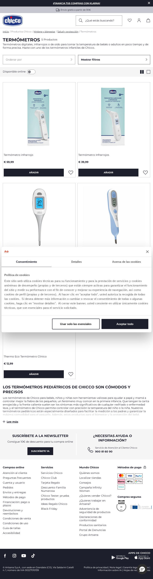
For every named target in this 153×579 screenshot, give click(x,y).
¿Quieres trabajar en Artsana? (92, 502)
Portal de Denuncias (92, 530)
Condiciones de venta (17, 518)
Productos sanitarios (92, 525)
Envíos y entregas (14, 492)
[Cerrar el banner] (147, 251)
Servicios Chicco (52, 473)
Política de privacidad (96, 567)
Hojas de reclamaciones (137, 570)
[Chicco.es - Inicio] (13, 20)
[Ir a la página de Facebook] (5, 555)
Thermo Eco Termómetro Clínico (25, 356)
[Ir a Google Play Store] (120, 557)
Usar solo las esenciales (75, 323)
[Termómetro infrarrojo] (39, 116)
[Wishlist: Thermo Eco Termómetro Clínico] (71, 374)
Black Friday (49, 508)
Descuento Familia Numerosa (53, 489)
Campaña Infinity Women (90, 489)
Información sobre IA (110, 570)
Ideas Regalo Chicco (54, 504)
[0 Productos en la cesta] (148, 21)
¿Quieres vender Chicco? (95, 495)
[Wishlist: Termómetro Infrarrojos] (145, 172)
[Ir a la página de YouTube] (23, 555)
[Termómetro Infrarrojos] (114, 116)
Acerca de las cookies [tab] (126, 261)
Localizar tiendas (90, 477)
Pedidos (8, 487)
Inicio (6, 31)
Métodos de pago (14, 497)
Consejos (85, 482)
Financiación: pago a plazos (16, 503)
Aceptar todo (124, 323)
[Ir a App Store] (142, 557)
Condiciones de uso (15, 523)
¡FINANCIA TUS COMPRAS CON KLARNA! (76, 3)
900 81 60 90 (104, 451)
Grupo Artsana (88, 535)
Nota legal (115, 567)
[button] (39, 59)
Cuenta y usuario (14, 482)
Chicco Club (49, 477)
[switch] (31, 72)
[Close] (149, 3)
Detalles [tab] (76, 261)
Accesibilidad (11, 533)
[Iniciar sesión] (139, 20)
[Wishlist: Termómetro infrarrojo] (71, 172)
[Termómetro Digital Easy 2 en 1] (114, 217)
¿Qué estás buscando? (99, 20)
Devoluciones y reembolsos (13, 512)
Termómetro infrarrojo (18, 155)
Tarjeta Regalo (50, 482)
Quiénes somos (89, 473)
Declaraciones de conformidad (90, 518)
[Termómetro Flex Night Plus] (39, 217)
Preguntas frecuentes (17, 477)
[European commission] (141, 506)
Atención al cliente (15, 473)
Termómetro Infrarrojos (93, 155)
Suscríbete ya (40, 451)
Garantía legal (130, 567)
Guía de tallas (11, 528)
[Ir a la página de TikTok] (33, 555)
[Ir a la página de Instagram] (14, 555)
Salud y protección (67, 31)
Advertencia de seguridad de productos (94, 510)
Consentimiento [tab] (26, 261)
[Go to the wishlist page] (130, 20)
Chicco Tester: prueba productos (55, 497)
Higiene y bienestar (44, 31)
